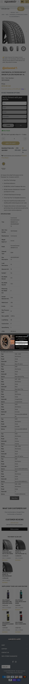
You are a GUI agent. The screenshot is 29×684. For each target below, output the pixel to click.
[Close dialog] (27, 335)
